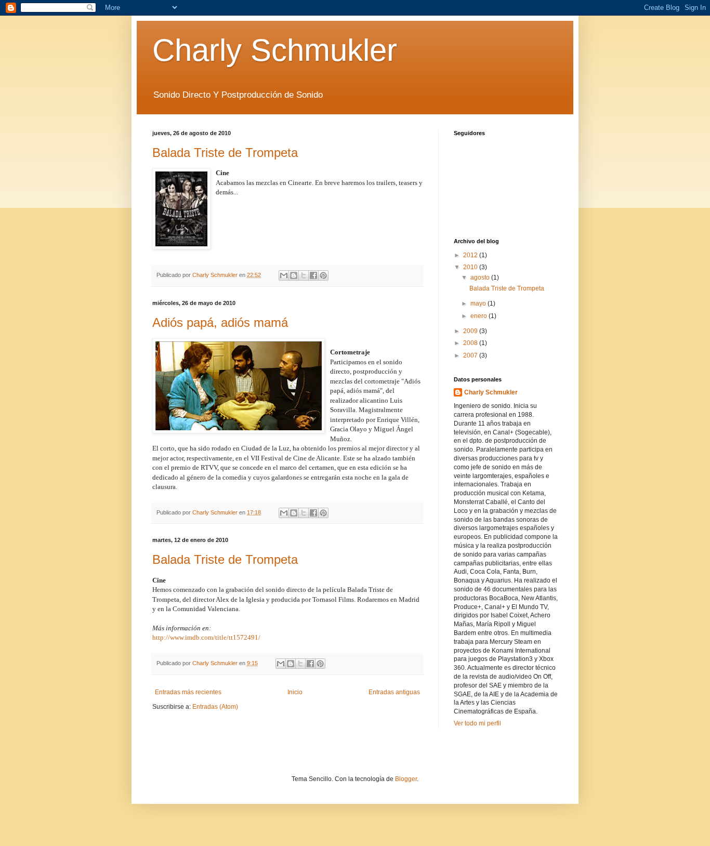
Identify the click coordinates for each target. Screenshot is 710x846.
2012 (471, 255)
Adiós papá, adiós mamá (220, 322)
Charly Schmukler (274, 50)
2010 (471, 267)
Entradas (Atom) (215, 706)
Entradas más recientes (188, 692)
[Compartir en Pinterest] (323, 275)
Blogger (406, 779)
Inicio (295, 692)
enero (479, 316)
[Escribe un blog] (293, 275)
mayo (479, 303)
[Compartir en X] (303, 275)
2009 (471, 331)
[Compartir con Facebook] (313, 275)
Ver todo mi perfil (477, 723)
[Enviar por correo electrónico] (284, 275)
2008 (471, 343)
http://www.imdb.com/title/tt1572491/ (206, 637)
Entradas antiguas (394, 692)
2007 (471, 355)
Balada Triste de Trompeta (225, 153)
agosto (480, 277)
